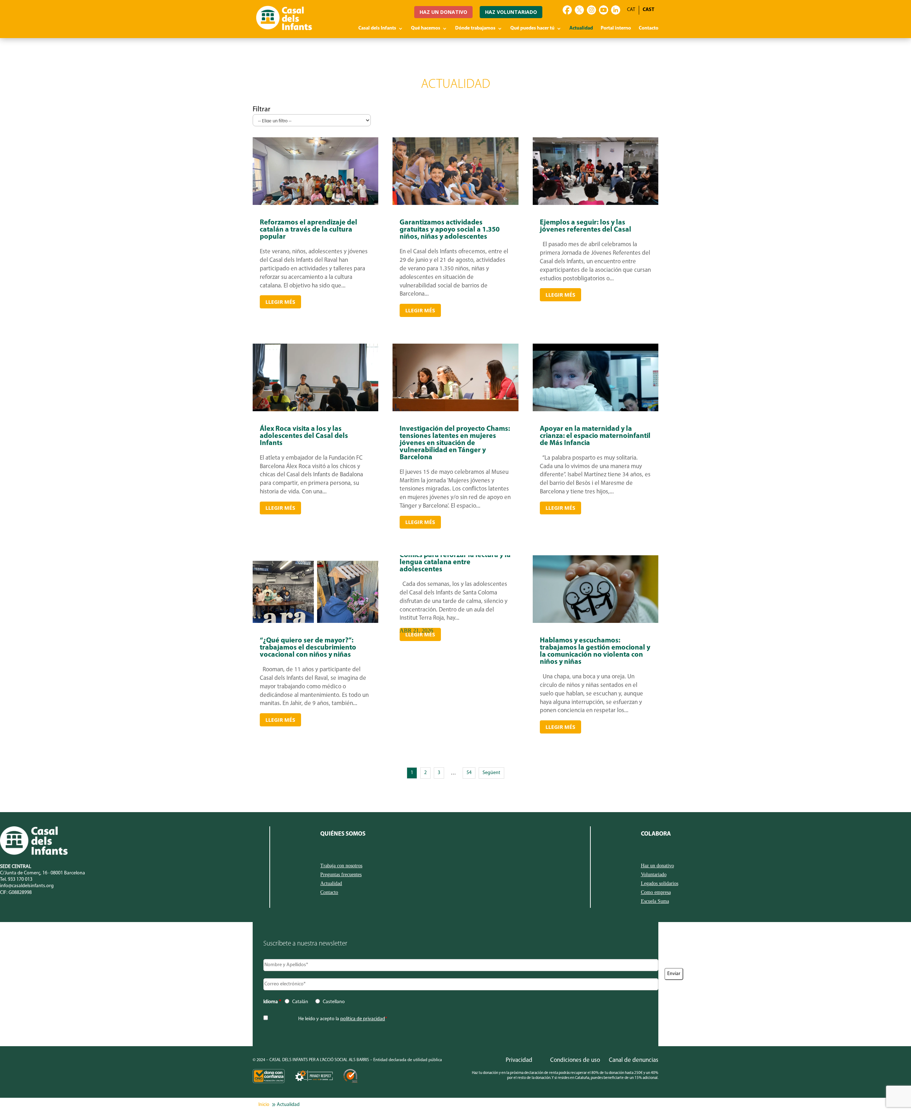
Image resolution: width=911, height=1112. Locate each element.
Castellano (334, 1002)
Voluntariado (654, 874)
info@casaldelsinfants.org (27, 886)
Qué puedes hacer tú (532, 28)
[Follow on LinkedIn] (615, 10)
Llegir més (280, 301)
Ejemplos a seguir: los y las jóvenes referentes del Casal (595, 268)
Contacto (648, 28)
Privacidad (519, 1060)
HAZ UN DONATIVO (443, 12)
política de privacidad (362, 1019)
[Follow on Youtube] (603, 10)
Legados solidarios (659, 883)
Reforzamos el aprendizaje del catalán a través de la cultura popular (315, 268)
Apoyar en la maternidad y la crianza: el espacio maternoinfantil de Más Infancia (595, 477)
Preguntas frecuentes (341, 874)
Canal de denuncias (633, 1060)
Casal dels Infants (377, 28)
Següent (491, 772)
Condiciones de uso (575, 1060)
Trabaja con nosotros (341, 865)
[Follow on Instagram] (591, 10)
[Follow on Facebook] (567, 10)
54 (469, 772)
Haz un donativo (657, 865)
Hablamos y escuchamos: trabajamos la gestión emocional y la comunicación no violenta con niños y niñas (595, 685)
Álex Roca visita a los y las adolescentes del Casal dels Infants (315, 477)
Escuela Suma (655, 901)
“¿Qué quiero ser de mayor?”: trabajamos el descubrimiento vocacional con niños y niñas (315, 685)
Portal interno (616, 28)
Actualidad (581, 28)
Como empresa (656, 892)
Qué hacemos (425, 28)
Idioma (272, 1002)
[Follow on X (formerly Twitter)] (579, 10)
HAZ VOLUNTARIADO (511, 12)
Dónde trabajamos (475, 28)
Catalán (300, 1002)
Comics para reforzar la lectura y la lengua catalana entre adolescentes (455, 596)
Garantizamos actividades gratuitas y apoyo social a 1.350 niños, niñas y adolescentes (455, 268)
